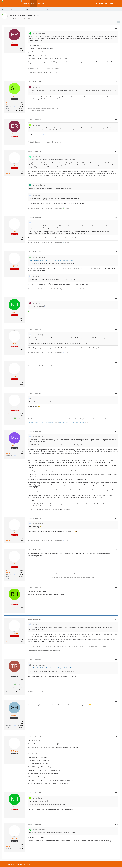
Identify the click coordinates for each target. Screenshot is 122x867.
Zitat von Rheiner (37, 798)
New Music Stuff (64, 422)
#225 (116, 217)
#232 (116, 518)
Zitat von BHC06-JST (38, 335)
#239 (116, 793)
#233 (116, 550)
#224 (116, 151)
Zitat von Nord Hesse (38, 33)
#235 (116, 619)
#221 (116, 28)
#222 (116, 82)
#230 (116, 394)
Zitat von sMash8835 (38, 257)
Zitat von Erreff (36, 87)
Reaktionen (8, 48)
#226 (116, 252)
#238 (116, 737)
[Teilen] (118, 22)
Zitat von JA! (35, 624)
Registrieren (109, 3)
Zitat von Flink (36, 156)
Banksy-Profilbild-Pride (36, 422)
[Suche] (117, 3)
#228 (116, 329)
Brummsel (44, 650)
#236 (116, 660)
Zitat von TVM (36, 399)
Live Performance (77, 422)
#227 (116, 298)
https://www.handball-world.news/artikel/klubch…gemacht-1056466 (50, 260)
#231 (116, 431)
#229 (116, 362)
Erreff (44, 72)
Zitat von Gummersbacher (40, 223)
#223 (116, 120)
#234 (116, 588)
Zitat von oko (36, 195)
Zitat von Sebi (36, 125)
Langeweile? (48, 422)
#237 (116, 701)
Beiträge (8, 50)
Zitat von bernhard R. (38, 185)
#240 (116, 824)
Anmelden (99, 3)
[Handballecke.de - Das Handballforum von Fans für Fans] (12, 4)
